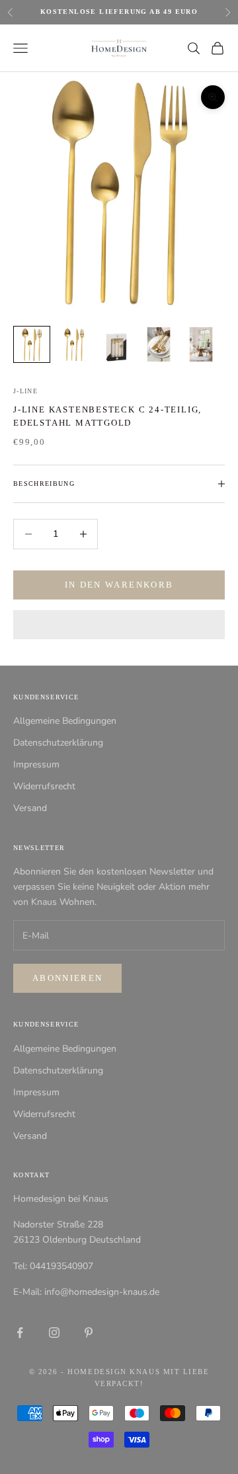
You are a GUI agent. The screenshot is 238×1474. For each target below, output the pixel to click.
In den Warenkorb (119, 585)
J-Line (25, 391)
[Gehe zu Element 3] (116, 344)
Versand (30, 808)
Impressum (36, 764)
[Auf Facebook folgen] (19, 1332)
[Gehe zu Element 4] (158, 344)
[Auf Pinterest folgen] (88, 1332)
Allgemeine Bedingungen (64, 721)
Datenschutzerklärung (58, 742)
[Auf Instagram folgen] (54, 1332)
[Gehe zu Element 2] (74, 344)
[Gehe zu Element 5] (200, 344)
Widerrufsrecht (44, 786)
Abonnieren (67, 978)
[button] (119, 624)
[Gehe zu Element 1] (31, 344)
